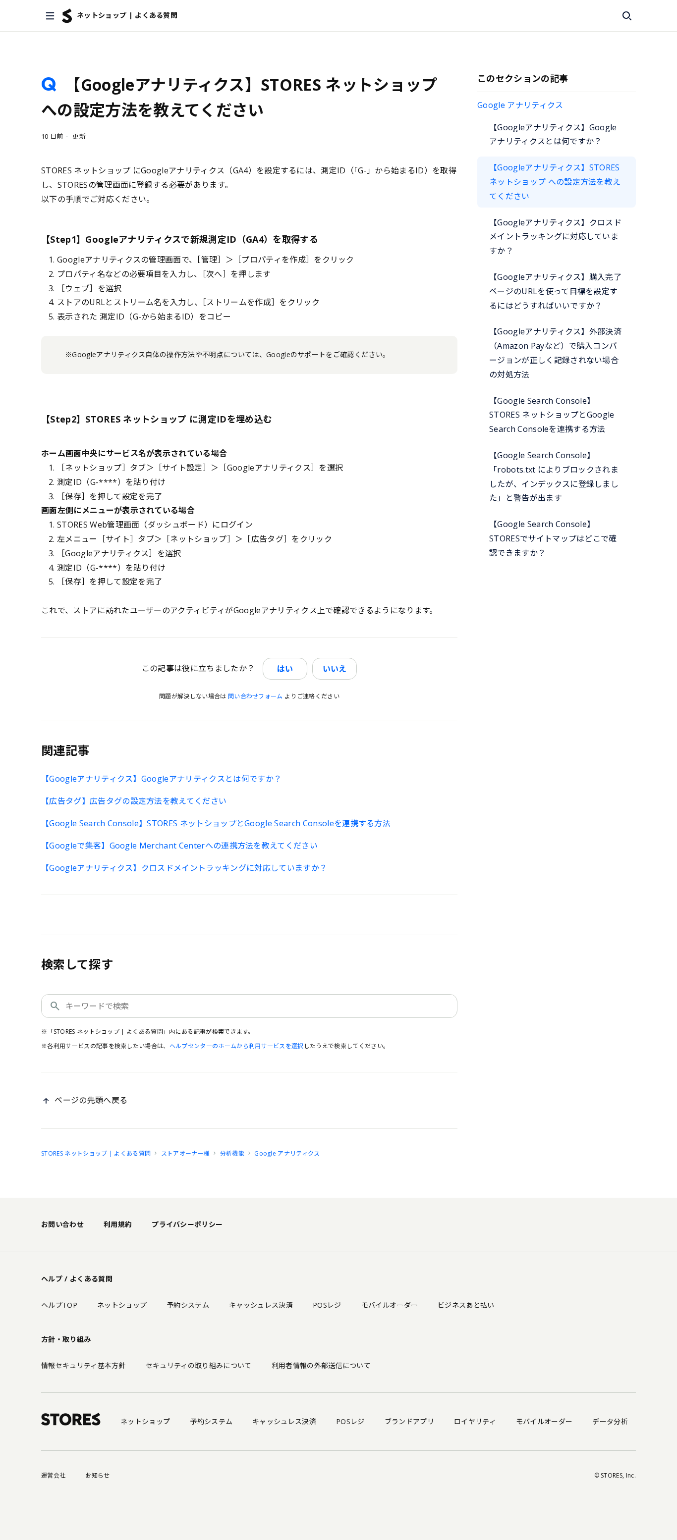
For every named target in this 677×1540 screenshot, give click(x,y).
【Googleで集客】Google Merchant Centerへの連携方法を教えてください (179, 845)
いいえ (334, 668)
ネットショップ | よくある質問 (127, 15)
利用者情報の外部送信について (321, 1365)
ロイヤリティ (475, 1421)
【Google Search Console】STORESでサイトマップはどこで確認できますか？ (553, 538)
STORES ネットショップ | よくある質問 (96, 1153)
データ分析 (610, 1421)
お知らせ (97, 1475)
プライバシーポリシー (187, 1224)
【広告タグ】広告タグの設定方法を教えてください (133, 801)
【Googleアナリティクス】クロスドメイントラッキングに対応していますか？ (555, 237)
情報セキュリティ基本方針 (83, 1365)
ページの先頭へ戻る (91, 1100)
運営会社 (53, 1475)
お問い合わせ (62, 1224)
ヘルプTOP (59, 1305)
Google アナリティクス (520, 105)
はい (285, 668)
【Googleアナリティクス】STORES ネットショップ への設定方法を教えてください (555, 182)
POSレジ (327, 1305)
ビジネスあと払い (466, 1305)
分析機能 (232, 1153)
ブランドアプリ (409, 1421)
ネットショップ (122, 1305)
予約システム (188, 1305)
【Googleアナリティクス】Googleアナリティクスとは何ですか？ (553, 134)
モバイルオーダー (389, 1305)
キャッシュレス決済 (261, 1305)
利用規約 (118, 1224)
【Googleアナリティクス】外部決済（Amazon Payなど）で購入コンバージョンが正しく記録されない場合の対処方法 (555, 352)
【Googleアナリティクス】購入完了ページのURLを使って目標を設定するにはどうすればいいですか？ (555, 291)
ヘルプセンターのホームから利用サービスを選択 (236, 1046)
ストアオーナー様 (185, 1153)
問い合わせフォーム (255, 696)
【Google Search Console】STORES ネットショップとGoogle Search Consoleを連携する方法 (552, 415)
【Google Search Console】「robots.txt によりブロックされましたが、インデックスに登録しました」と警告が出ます (554, 476)
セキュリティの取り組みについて (199, 1365)
